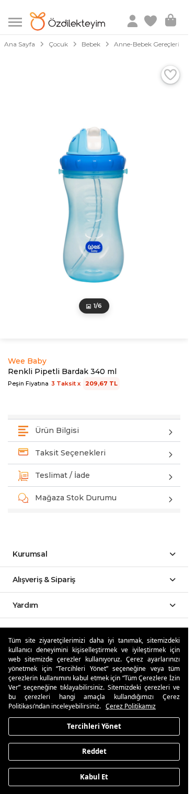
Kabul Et (94, 776)
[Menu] (19, 21)
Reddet (94, 751)
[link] (151, 21)
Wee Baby (27, 361)
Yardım (25, 605)
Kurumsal (30, 554)
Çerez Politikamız (131, 706)
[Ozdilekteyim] (67, 21)
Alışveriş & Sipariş (44, 579)
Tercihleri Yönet (94, 725)
